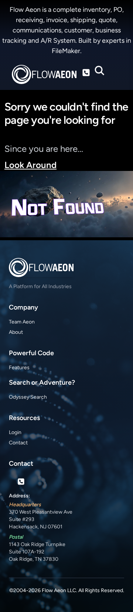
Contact (18, 443)
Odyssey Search (28, 397)
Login (15, 432)
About (16, 332)
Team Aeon (22, 322)
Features (19, 367)
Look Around (30, 165)
